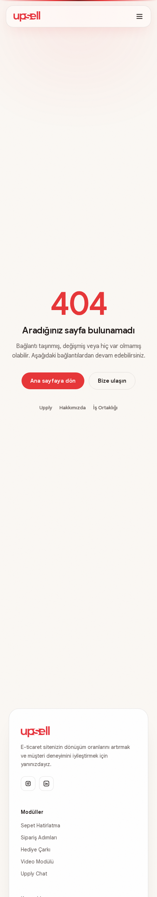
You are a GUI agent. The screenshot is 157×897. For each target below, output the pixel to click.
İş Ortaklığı (105, 408)
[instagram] (28, 783)
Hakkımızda (73, 408)
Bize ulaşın (112, 381)
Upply (45, 408)
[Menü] (139, 16)
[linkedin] (46, 783)
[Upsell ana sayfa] (27, 16)
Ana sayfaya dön (53, 381)
